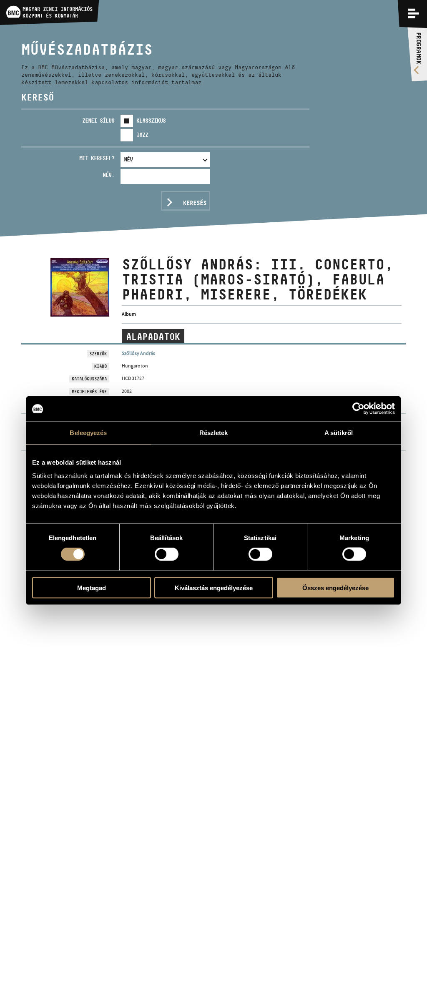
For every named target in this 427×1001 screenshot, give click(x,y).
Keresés (194, 202)
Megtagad (91, 587)
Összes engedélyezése (335, 587)
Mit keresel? (96, 158)
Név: (108, 174)
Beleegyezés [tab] (88, 432)
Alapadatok (153, 336)
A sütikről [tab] (338, 432)
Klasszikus (151, 120)
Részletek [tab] (213, 432)
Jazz (142, 134)
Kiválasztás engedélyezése (214, 587)
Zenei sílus (98, 120)
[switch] (166, 554)
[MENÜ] (413, 13)
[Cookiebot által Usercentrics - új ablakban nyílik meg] (358, 408)
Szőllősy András (138, 353)
